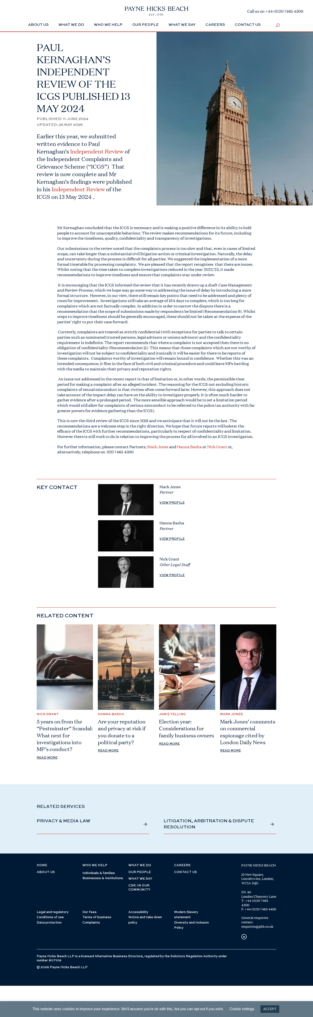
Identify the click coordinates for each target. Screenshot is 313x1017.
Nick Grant (217, 446)
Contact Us (248, 25)
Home (42, 865)
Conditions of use (50, 917)
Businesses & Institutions (102, 878)
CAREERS (182, 865)
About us (46, 872)
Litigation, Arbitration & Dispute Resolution (209, 824)
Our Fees (89, 912)
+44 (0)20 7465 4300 (254, 902)
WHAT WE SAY (140, 878)
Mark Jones (157, 446)
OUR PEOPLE (139, 872)
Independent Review (78, 189)
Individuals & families (98, 873)
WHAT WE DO (139, 865)
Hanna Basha (189, 446)
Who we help (108, 25)
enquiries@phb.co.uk (257, 926)
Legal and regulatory (52, 912)
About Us (38, 25)
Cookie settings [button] (242, 1009)
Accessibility (138, 912)
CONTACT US (185, 872)
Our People (145, 25)
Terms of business (96, 917)
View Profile (172, 502)
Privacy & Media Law (63, 821)
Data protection (49, 922)
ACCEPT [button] (269, 1009)
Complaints (91, 922)
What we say (182, 25)
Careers (215, 25)
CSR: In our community (139, 888)
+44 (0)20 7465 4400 (260, 909)
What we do (71, 25)
